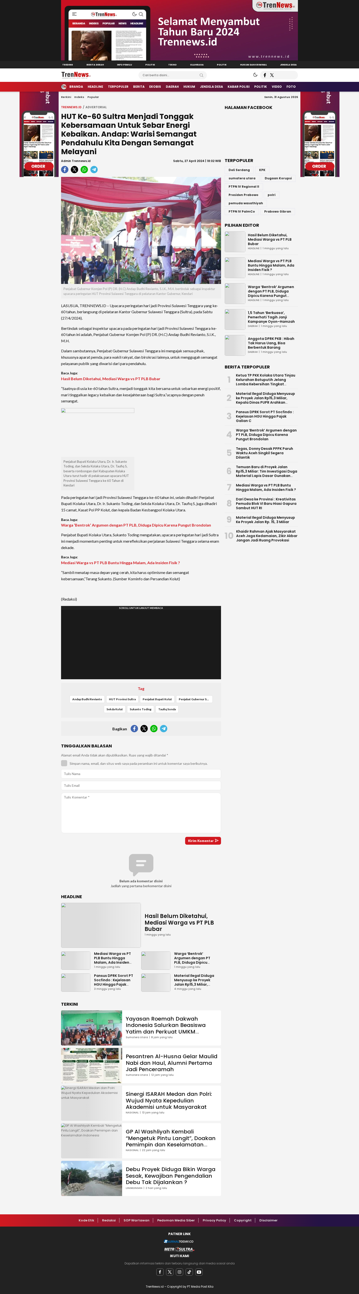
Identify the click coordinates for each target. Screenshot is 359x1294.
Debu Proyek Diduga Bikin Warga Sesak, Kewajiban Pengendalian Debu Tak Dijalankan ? (170, 1175)
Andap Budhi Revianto (87, 699)
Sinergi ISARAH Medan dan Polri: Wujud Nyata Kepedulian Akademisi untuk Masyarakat (169, 1100)
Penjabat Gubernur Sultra (196, 699)
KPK (262, 170)
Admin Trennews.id (76, 161)
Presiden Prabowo (243, 195)
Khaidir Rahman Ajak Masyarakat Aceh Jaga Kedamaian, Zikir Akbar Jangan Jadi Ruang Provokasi (266, 536)
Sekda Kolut (114, 709)
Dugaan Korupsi (278, 178)
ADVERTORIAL (96, 107)
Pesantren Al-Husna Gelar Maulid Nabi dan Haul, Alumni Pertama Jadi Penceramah (171, 1063)
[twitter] (169, 1272)
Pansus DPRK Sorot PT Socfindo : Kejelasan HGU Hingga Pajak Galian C (113, 982)
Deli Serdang (239, 170)
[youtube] (199, 1272)
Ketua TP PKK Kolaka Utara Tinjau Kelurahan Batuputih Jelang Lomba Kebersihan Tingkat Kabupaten (265, 382)
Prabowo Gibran (277, 211)
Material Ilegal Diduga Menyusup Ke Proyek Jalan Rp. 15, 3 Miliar (265, 519)
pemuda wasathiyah (246, 203)
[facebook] (160, 1272)
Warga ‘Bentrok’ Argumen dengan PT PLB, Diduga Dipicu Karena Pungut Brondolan (136, 525)
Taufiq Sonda (167, 709)
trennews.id (71, 107)
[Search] (201, 75)
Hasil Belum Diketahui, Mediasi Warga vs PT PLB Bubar (110, 378)
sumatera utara (242, 178)
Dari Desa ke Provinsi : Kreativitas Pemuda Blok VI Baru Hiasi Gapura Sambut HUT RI (266, 503)
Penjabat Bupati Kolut (157, 699)
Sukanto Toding (140, 709)
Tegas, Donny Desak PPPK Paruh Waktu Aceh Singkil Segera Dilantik (264, 453)
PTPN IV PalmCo (242, 211)
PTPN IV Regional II (244, 186)
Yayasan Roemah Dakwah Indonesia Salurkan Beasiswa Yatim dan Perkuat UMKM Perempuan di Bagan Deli (166, 1028)
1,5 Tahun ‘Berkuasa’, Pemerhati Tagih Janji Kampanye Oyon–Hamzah (271, 317)
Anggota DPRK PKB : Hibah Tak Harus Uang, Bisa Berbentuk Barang (271, 343)
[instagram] (179, 1272)
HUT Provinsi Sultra (122, 699)
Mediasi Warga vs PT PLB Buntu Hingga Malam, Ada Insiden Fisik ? (120, 562)
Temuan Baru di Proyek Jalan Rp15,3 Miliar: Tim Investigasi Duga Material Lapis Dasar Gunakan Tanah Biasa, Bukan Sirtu (266, 473)
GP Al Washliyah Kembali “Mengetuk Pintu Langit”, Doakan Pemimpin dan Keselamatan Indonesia (171, 1141)
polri (271, 195)
